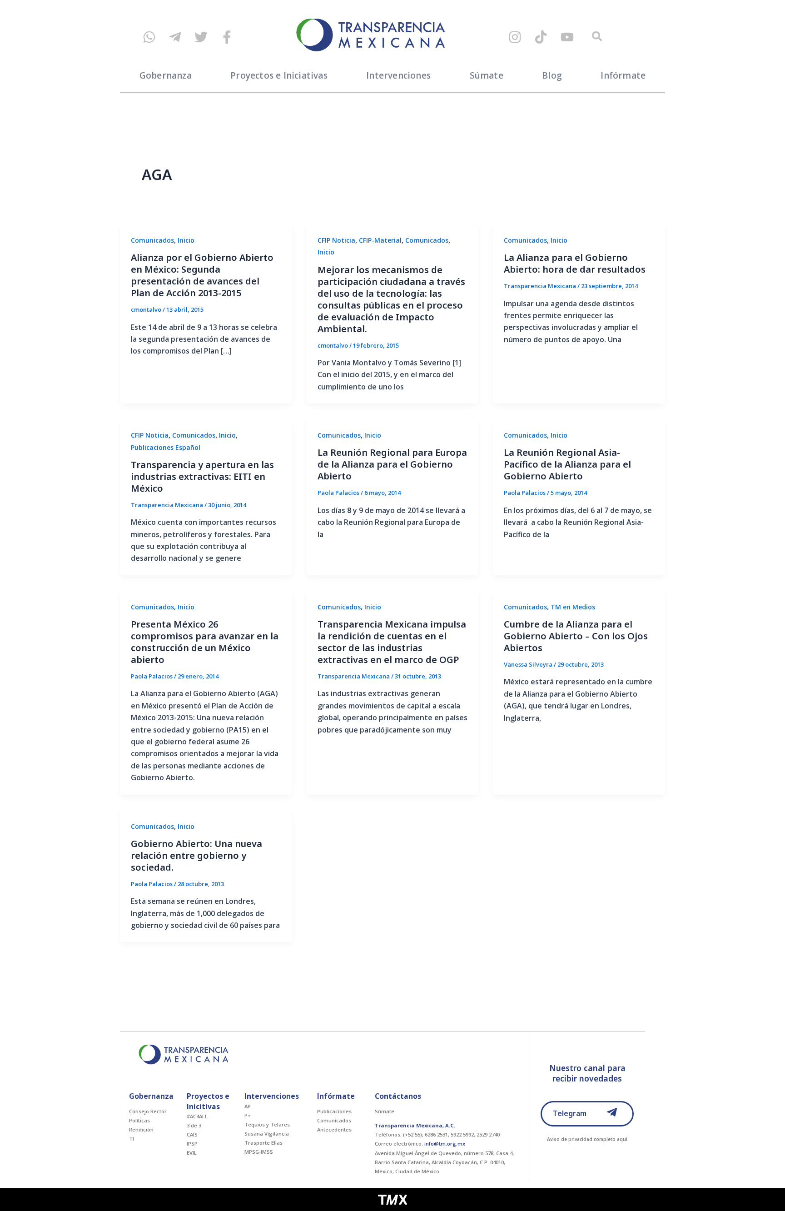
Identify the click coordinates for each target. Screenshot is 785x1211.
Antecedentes (334, 1129)
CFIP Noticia (336, 240)
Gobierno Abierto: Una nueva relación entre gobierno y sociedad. (196, 855)
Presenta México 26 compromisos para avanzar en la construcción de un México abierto (204, 642)
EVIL (192, 1152)
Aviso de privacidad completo (581, 1139)
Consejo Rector (148, 1111)
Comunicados (152, 240)
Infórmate (623, 75)
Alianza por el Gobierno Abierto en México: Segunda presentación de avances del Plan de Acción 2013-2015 (202, 275)
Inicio (186, 240)
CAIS (192, 1134)
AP (247, 1106)
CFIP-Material (380, 240)
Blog (552, 75)
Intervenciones (398, 75)
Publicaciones (334, 1111)
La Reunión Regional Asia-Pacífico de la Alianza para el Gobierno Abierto (567, 464)
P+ (247, 1115)
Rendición (141, 1129)
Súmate (486, 75)
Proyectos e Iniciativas (279, 75)
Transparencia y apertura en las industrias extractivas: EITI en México (202, 476)
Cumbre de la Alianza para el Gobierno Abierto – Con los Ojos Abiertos (576, 636)
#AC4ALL (197, 1116)
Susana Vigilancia (266, 1133)
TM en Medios (573, 607)
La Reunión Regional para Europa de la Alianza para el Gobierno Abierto (392, 464)
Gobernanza (165, 75)
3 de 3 (194, 1125)
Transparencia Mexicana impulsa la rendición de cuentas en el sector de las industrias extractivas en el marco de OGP (392, 642)
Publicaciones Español (165, 447)
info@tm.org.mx (444, 1143)
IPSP (192, 1143)
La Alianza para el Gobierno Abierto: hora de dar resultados (575, 263)
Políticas (139, 1120)
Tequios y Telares (267, 1124)
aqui (622, 1139)
